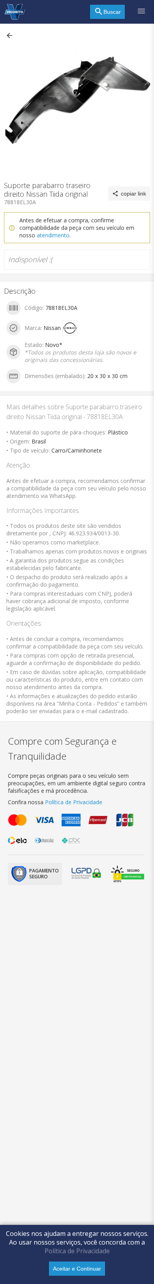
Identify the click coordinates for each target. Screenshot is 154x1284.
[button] (10, 35)
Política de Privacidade (77, 1251)
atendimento (53, 235)
